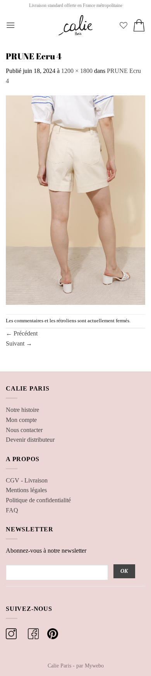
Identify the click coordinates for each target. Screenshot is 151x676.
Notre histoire (22, 409)
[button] (10, 25)
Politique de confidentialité (38, 500)
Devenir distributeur (30, 439)
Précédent (22, 333)
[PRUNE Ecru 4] (75, 199)
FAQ (12, 510)
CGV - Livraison (27, 480)
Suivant (19, 343)
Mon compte (21, 420)
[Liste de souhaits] (123, 25)
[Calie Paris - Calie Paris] (75, 25)
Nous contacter (24, 430)
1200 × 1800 (77, 70)
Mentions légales (26, 490)
